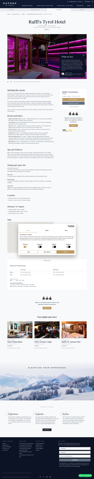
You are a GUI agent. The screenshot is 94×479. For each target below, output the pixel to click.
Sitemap (37, 450)
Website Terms (39, 445)
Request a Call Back (7, 446)
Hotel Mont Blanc (14, 342)
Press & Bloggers (39, 448)
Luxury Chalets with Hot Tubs (25, 446)
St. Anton (40, 25)
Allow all (65, 251)
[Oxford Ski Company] (9, 4)
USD (17, 280)
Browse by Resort (27, 5)
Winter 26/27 (47, 260)
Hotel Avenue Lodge (43, 342)
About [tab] (66, 230)
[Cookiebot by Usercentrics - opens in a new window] (68, 226)
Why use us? (47, 429)
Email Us (4, 443)
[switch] (40, 247)
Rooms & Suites (35, 9)
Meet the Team (6, 448)
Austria (44, 25)
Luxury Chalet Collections (45, 5)
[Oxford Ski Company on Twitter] (40, 477)
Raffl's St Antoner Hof (71, 342)
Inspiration (80, 5)
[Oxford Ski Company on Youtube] (50, 477)
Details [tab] (47, 230)
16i (87, 477)
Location (58, 9)
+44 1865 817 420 (72, 1)
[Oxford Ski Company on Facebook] (43, 477)
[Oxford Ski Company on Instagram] (47, 477)
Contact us (80, 1)
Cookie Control (39, 446)
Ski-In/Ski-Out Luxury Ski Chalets (26, 443)
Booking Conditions (40, 443)
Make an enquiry (73, 99)
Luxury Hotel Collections (65, 5)
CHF (20, 280)
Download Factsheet (73, 103)
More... (89, 5)
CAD (23, 280)
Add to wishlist (74, 106)
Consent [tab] (28, 230)
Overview (11, 9)
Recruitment (5, 450)
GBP (11, 280)
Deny (28, 251)
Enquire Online (6, 445)
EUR (14, 280)
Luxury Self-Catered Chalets (25, 445)
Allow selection (47, 251)
